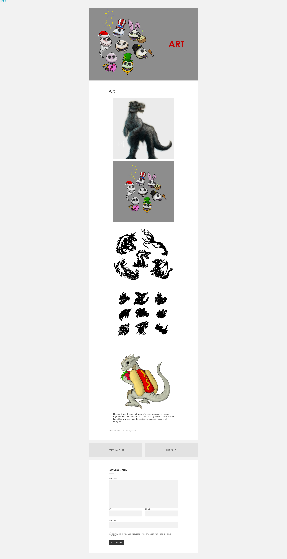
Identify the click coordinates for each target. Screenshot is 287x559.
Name (111, 509)
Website (112, 520)
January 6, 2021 (115, 430)
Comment (113, 479)
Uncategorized (130, 430)
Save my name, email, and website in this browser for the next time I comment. (140, 534)
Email (148, 509)
